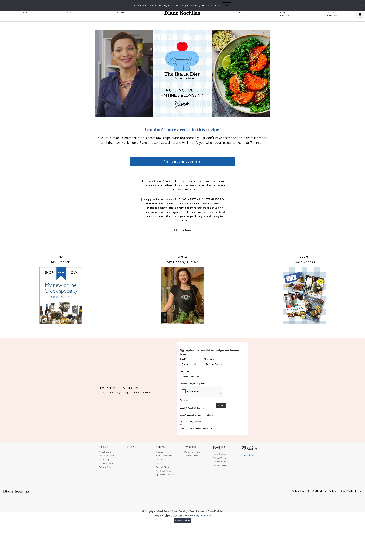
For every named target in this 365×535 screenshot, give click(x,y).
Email (183, 359)
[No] (361, 5)
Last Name (184, 371)
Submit (221, 405)
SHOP (130, 447)
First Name (209, 359)
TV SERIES (190, 447)
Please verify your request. (192, 383)
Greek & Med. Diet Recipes (192, 408)
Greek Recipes (249, 455)
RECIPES (161, 447)
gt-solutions (204, 516)
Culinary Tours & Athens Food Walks (196, 428)
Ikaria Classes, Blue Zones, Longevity (196, 415)
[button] (359, 14)
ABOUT (103, 447)
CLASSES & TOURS (219, 448)
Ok (226, 5)
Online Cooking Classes (190, 421)
